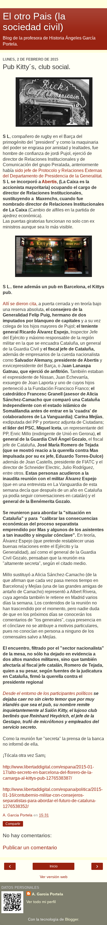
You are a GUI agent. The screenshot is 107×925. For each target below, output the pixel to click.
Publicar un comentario (30, 847)
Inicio (54, 866)
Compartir (12, 824)
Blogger (71, 919)
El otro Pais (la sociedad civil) (34, 21)
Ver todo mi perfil (41, 901)
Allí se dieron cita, (20, 303)
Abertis (49, 181)
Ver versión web (53, 877)
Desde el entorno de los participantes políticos (48, 693)
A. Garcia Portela (47, 894)
